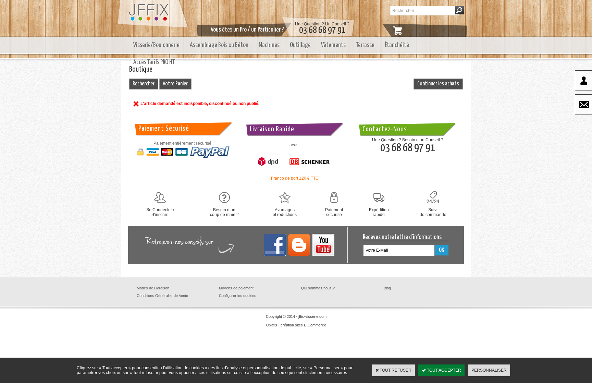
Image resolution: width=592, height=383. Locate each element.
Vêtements (333, 45)
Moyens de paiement (236, 288)
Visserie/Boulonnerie (156, 45)
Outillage (300, 45)
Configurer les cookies (237, 296)
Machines (269, 45)
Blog (387, 288)
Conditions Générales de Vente (162, 296)
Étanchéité (397, 45)
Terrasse (365, 45)
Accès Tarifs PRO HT (154, 62)
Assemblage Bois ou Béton (219, 45)
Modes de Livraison (153, 288)
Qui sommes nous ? (318, 288)
